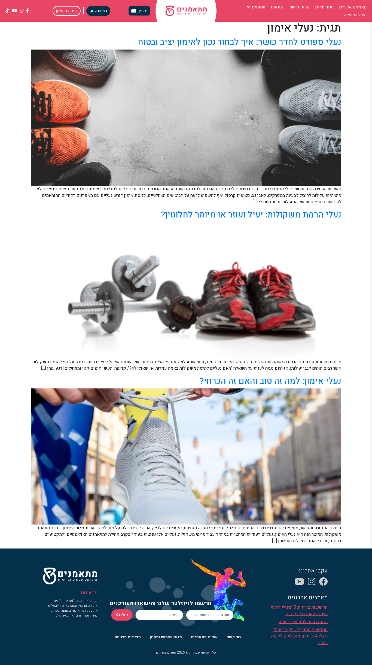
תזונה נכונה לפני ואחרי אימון (302, 621)
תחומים (258, 7)
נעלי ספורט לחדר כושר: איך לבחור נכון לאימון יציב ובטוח (239, 42)
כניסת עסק (98, 11)
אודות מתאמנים (204, 637)
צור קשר (234, 637)
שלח (123, 615)
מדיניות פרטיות (127, 637)
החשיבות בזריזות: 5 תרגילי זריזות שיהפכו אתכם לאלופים (299, 610)
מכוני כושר (300, 7)
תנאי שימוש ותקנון (166, 637)
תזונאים (278, 7)
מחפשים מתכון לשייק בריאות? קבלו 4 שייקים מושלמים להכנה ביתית (299, 636)
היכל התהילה (355, 15)
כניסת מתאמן (66, 11)
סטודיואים (324, 7)
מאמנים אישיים (353, 7)
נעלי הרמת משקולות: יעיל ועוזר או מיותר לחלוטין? (251, 214)
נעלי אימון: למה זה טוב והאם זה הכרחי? (270, 381)
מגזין (143, 11)
